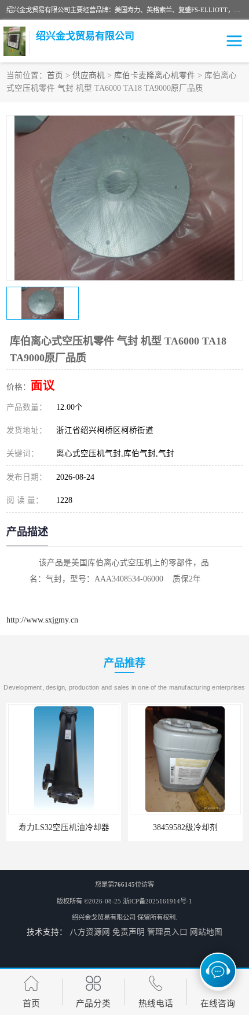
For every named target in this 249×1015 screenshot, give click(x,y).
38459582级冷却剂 (130, 827)
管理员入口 (167, 932)
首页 (55, 75)
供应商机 (88, 75)
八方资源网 (89, 932)
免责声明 (128, 932)
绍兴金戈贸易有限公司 (104, 917)
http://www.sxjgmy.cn (42, 620)
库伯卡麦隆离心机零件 (154, 75)
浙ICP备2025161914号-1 (157, 901)
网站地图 (206, 932)
